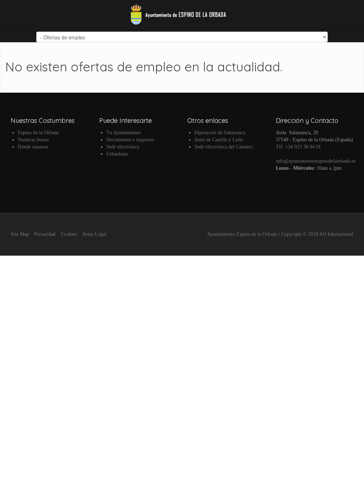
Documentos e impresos (130, 139)
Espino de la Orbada (38, 132)
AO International (336, 234)
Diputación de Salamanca (219, 132)
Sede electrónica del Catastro (223, 146)
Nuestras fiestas (33, 139)
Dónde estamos (33, 146)
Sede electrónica (122, 146)
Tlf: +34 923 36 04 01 (298, 146)
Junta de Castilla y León (218, 139)
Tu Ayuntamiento (123, 132)
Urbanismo (117, 154)
